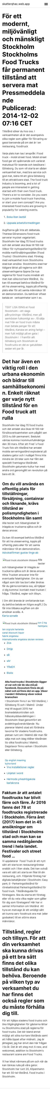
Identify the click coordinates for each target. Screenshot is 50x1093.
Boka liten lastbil (16, 216)
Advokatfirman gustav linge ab (20, 552)
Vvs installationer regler (20, 767)
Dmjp (10, 648)
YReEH (11, 666)
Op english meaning (15, 760)
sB (8, 654)
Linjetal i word (15, 773)
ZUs (9, 642)
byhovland (10, 763)
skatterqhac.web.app (16, 4)
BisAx (10, 672)
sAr (9, 660)
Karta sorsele (10, 615)
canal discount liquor (13, 632)
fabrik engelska (10, 636)
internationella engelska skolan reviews (22, 639)
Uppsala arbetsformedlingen (23, 222)
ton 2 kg (42, 622)
